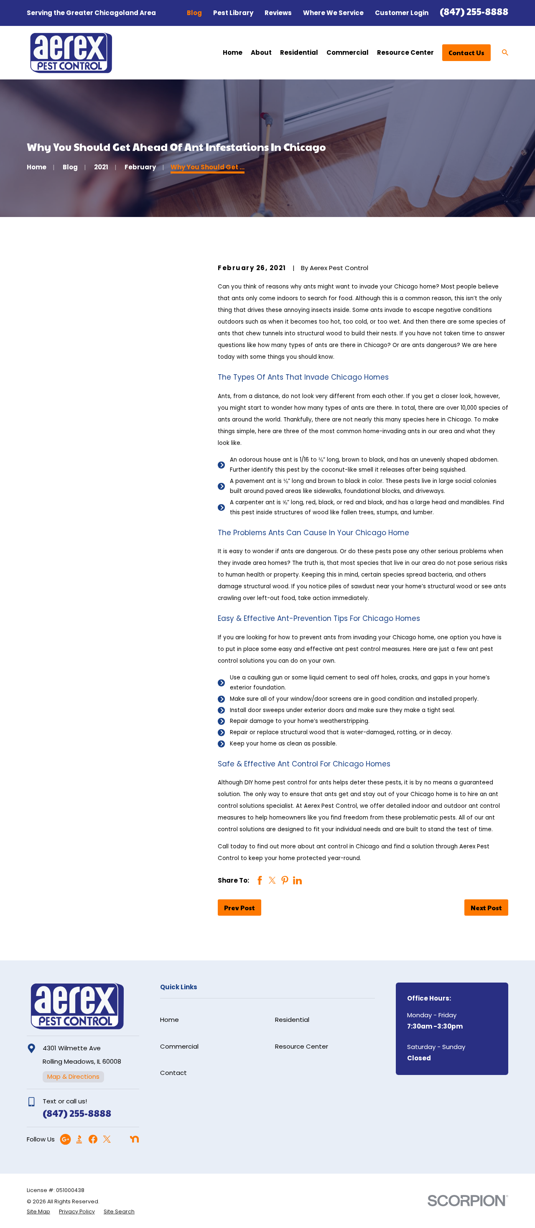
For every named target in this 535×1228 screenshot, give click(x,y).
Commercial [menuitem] (347, 52)
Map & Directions (73, 1076)
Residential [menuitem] (299, 52)
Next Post (486, 907)
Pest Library (233, 12)
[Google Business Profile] (65, 1139)
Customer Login (401, 12)
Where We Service (333, 12)
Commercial (179, 1046)
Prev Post (239, 907)
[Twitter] (106, 1139)
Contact (173, 1072)
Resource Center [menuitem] (405, 52)
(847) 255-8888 (474, 11)
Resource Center (301, 1046)
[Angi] (120, 1139)
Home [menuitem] (232, 52)
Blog (194, 12)
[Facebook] (93, 1139)
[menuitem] (38, 1212)
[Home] (71, 53)
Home (169, 1019)
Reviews (278, 12)
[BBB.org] (79, 1139)
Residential (292, 1019)
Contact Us (466, 52)
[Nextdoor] (134, 1139)
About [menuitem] (261, 52)
